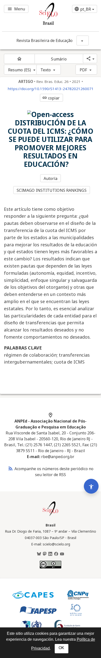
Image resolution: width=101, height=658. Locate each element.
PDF (83, 70)
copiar (51, 98)
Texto (45, 70)
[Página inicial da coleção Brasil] (50, 515)
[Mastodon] (44, 554)
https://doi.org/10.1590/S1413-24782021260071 (51, 89)
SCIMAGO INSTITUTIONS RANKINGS (52, 190)
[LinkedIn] (50, 554)
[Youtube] (62, 554)
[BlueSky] (39, 554)
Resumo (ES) (19, 70)
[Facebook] (56, 554)
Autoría (51, 178)
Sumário (59, 59)
